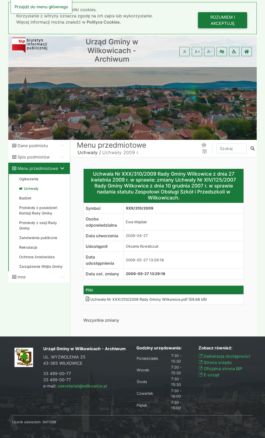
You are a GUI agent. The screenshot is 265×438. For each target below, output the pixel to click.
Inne (22, 276)
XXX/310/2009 (139, 208)
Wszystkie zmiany (101, 320)
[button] (222, 51)
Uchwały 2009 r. (120, 152)
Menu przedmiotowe (38, 168)
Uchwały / (89, 152)
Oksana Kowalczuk (142, 246)
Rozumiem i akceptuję (222, 20)
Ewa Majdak (136, 222)
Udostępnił (96, 246)
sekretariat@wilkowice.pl (82, 386)
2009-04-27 (137, 235)
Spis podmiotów (34, 157)
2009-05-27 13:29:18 (145, 260)
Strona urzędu (217, 362)
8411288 (49, 422)
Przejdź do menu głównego (41, 6)
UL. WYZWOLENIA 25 (64, 357)
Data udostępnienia (100, 260)
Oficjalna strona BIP (222, 368)
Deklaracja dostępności (226, 356)
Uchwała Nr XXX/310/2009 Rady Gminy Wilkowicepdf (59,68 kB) (148, 299)
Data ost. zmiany (102, 273)
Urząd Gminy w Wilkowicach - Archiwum (112, 50)
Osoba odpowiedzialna (101, 222)
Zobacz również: (215, 348)
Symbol (93, 208)
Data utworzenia (102, 235)
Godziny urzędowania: (159, 348)
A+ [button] (197, 51)
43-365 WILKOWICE (63, 363)
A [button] (184, 51)
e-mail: (75, 386)
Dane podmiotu (33, 145)
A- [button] (209, 51)
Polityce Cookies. (104, 22)
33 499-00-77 (57, 373)
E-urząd (211, 374)
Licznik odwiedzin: (27, 422)
